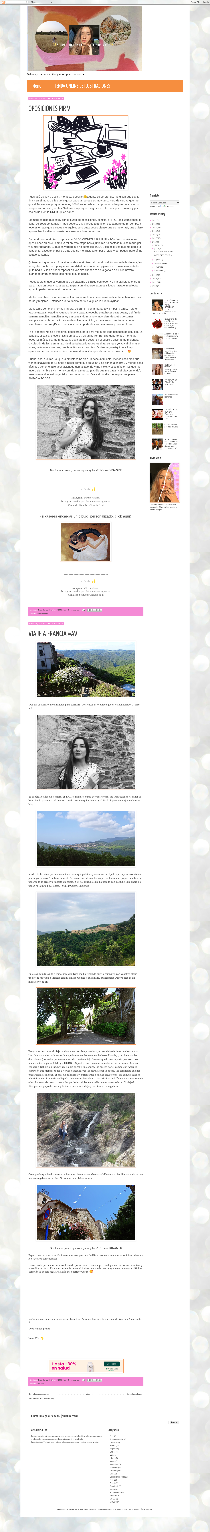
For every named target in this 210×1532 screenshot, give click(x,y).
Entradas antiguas (134, 1394)
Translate (170, 207)
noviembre (159, 271)
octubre (158, 267)
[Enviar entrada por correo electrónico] (83, 610)
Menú (37, 86)
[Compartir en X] (94, 610)
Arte (111, 1436)
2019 (154, 275)
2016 (154, 235)
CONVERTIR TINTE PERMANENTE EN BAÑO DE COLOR (170, 369)
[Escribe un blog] (91, 610)
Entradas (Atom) (47, 1398)
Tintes (112, 1496)
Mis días (41, 1384)
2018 (154, 242)
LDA (111, 1455)
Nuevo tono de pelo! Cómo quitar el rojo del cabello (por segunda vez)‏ (171, 323)
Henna (112, 1446)
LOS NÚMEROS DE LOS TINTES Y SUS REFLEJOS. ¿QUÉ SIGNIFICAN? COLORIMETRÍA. (165, 307)
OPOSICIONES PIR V (49, 109)
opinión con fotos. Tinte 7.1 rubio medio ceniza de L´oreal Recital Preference (170, 354)
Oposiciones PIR (44, 614)
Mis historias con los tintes (171, 396)
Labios (112, 1452)
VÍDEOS (113, 1502)
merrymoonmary (120, 1509)
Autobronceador (116, 1439)
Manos (112, 1461)
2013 (154, 224)
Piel (111, 1480)
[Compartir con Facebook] (97, 610)
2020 (154, 279)
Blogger (149, 1509)
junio (157, 248)
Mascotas (114, 1467)
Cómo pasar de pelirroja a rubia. (171, 425)
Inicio (88, 1394)
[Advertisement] (164, 144)
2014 (154, 227)
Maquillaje (114, 1464)
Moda (112, 1474)
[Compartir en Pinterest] (100, 610)
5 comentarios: (74, 1380)
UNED (112, 1499)
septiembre (159, 263)
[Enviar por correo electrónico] (88, 610)
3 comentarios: (74, 610)
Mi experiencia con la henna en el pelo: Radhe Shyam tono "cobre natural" (171, 444)
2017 (154, 238)
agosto (158, 260)
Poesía (113, 1483)
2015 (154, 231)
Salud (112, 1489)
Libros (112, 1458)
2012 (154, 220)
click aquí (122, 516)
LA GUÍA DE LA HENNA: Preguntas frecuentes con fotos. (170, 414)
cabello (113, 1442)
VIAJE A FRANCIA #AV (52, 634)
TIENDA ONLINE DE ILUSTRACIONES (81, 86)
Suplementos (115, 1492)
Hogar (112, 1449)
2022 (154, 286)
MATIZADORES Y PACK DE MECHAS (171, 382)
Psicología (114, 1486)
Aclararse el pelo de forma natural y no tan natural (171, 336)
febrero (158, 245)
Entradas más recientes (39, 1394)
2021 (154, 282)
